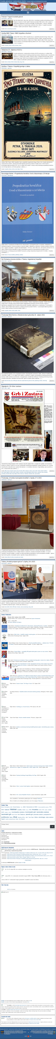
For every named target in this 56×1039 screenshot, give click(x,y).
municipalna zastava (18, 812)
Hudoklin (45, 470)
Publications (40, 800)
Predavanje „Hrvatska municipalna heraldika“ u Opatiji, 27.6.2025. (22, 478)
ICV (43, 809)
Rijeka (19, 169)
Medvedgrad (28, 472)
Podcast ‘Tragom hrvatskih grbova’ (12, 17)
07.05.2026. (5, 51)
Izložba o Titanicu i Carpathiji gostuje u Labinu (16, 66)
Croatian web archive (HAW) (34, 1023)
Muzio (36, 472)
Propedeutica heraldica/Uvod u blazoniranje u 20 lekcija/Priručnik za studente (31, 625)
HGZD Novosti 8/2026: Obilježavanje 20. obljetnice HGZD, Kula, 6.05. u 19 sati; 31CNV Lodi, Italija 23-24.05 (31, 852)
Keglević (8, 472)
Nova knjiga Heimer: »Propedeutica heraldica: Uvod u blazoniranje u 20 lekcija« (26, 173)
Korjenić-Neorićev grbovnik (27, 380)
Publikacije (11, 175)
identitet (46, 809)
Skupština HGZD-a (21, 817)
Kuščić (14, 472)
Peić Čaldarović (21, 814)
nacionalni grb (10, 28)
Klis (20, 380)
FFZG (50, 807)
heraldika (13, 254)
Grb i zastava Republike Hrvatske (23, 794)
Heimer (10, 45)
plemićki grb (37, 380)
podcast (14, 28)
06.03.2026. (5, 261)
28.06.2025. (5, 479)
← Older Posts (4, 610)
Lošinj (25, 472)
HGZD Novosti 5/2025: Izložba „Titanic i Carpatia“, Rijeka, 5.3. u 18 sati (21, 857)
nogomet (39, 472)
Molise (33, 472)
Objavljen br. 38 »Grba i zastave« (11, 386)
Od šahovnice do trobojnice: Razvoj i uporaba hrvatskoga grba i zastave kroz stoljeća (31, 660)
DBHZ (24, 470)
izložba (13, 45)
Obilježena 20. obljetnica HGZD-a (12, 50)
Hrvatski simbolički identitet (24, 717)
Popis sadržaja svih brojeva (15, 622)
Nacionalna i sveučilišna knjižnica (31, 1018)
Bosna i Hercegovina (5, 807)
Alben (6, 470)
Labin (16, 169)
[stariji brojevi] (28, 860)
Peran (42, 472)
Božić (6, 28)
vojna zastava (37, 473)
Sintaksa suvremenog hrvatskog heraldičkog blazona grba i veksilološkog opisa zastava (35, 727)
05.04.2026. (5, 68)
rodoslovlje (45, 380)
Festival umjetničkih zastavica (43, 807)
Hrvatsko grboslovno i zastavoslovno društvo (13, 1)
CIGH (54, 1033)
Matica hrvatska (11, 557)
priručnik (7, 473)
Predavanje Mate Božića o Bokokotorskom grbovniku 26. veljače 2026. (23, 315)
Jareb (21, 606)
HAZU (36, 470)
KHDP (2, 812)
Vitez (23, 61)
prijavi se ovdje (22, 862)
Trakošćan (26, 473)
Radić (41, 380)
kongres (6, 812)
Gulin (34, 470)
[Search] (52, 826)
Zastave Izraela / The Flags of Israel (24, 683)
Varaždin (30, 473)
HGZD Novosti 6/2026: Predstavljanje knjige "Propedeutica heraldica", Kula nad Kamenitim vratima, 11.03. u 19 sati (29, 855)
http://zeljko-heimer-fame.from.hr (21, 1005)
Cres (21, 807)
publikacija (17, 254)
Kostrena (16, 45)
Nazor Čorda (14, 814)
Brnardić (20, 470)
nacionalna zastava (42, 812)
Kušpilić (17, 472)
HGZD (12, 61)
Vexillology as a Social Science (23, 706)
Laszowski (21, 472)
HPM (30, 809)
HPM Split (15, 380)
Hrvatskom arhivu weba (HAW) (35, 1019)
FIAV (2, 809)
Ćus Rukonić (22, 819)
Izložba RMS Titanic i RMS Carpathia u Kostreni (16, 33)
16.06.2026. (5, 18)
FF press (9, 254)
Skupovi (10, 51)
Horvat (27, 809)
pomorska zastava (38, 814)
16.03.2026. (5, 175)
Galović (6, 61)
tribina (36, 817)
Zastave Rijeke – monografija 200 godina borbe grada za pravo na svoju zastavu (31, 651)
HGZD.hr (8, 889)
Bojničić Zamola (13, 470)
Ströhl (18, 473)
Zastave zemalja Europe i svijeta (11, 819)
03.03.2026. (5, 316)
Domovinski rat (30, 807)
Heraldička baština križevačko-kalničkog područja (30, 691)
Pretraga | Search (5, 824)
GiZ (9, 388)
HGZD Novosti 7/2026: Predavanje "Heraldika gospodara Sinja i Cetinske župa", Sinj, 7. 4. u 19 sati (26, 854)
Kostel (11, 472)
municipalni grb (17, 557)
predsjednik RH (47, 814)
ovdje (31, 1000)
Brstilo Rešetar (16, 807)
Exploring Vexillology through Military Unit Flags (26, 775)
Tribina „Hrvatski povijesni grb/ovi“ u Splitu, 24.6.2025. (18, 562)
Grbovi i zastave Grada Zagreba (23, 786)
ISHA (18, 380)
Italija (5, 472)
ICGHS (40, 809)
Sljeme (15, 473)
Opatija (21, 557)
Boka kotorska (7, 380)
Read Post (52, 28)
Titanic (20, 45)
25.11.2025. (5, 388)
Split (32, 606)
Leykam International (35, 618)
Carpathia (6, 45)
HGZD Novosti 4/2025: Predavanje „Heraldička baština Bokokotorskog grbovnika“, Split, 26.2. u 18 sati (27, 858)
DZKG (35, 807)
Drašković (27, 470)
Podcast (10, 18)
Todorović (22, 473)
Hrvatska (15, 61)
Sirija (13, 473)
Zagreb (3, 819)
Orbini (33, 380)
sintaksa (21, 254)
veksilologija (41, 817)
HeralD (2, 1000)
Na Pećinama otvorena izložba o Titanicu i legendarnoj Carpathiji (21, 259)
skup (21, 61)
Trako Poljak (31, 817)
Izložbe (10, 35)
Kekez (18, 61)
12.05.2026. (5, 35)
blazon (6, 254)
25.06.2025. (5, 563)
